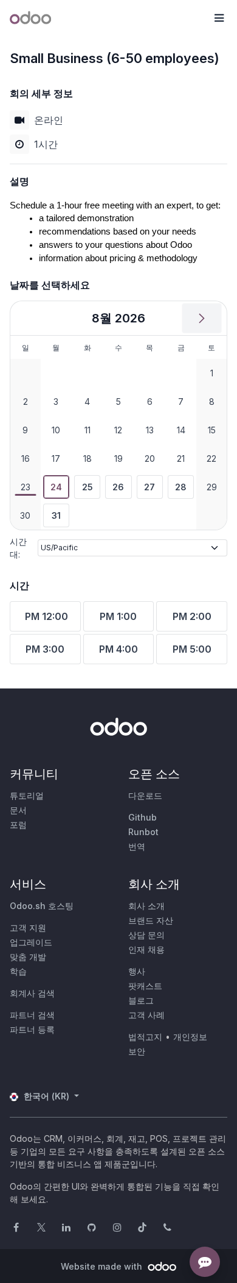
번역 (136, 846)
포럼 (18, 824)
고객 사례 (146, 1015)
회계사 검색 (32, 993)
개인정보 (190, 1036)
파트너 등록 (32, 1029)
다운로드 (145, 795)
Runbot (143, 832)
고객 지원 (28, 927)
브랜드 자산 (150, 920)
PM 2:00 (192, 616)
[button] (219, 18)
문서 (18, 810)
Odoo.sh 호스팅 (42, 906)
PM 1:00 (118, 616)
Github (142, 817)
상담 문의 (146, 935)
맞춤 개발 (28, 956)
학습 (18, 971)
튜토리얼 (27, 795)
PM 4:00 (118, 649)
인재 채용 (146, 949)
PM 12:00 (46, 616)
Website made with (103, 1266)
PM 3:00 (45, 649)
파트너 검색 (32, 1015)
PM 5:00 (192, 649)
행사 (136, 971)
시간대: (18, 547)
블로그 (141, 1000)
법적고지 (145, 1036)
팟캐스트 (145, 986)
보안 (136, 1051)
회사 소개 (146, 906)
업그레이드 (31, 942)
